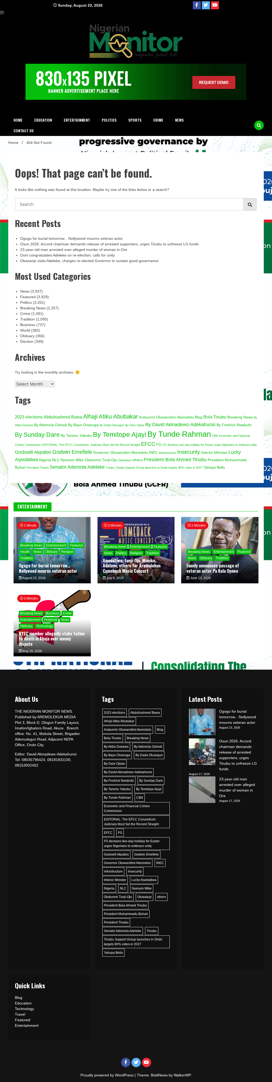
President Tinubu (38, 467)
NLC (56, 460)
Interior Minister (214, 453)
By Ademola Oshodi (50, 425)
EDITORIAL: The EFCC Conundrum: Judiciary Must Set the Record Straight (91, 444)
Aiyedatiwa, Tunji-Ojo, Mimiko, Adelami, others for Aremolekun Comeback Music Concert (131, 565)
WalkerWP (182, 1075)
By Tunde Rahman (179, 434)
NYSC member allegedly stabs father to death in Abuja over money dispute (52, 638)
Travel (20, 1014)
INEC (153, 453)
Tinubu (110, 467)
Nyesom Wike (72, 460)
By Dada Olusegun (112, 425)
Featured (28, 297)
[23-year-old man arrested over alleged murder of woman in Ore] (202, 790)
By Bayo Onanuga (83, 425)
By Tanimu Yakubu (76, 436)
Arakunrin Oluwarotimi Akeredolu (166, 417)
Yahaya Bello (214, 467)
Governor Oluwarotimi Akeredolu (120, 453)
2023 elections (28, 416)
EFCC (148, 444)
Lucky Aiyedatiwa (143, 880)
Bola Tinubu (214, 416)
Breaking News (32, 308)
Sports (135, 120)
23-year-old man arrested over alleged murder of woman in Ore (73, 249)
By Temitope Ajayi (119, 434)
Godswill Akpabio (33, 452)
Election (26, 341)
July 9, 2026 (114, 578)
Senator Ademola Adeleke (77, 467)
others (137, 460)
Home (18, 120)
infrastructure (167, 452)
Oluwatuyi (124, 460)
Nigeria (45, 460)
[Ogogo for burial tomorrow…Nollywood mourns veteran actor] (202, 723)
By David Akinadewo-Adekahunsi (180, 424)
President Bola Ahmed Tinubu (175, 459)
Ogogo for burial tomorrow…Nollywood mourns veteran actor (72, 238)
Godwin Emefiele (72, 452)
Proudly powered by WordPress (107, 1075)
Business (27, 325)
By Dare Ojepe (134, 425)
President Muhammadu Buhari (126, 914)
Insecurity (188, 452)
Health (25, 552)
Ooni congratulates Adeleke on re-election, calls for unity (67, 255)
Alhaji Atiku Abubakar (110, 416)
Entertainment (77, 120)
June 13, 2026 (200, 578)
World (25, 330)
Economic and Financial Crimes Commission (127, 808)
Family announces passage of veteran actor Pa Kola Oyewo (212, 568)
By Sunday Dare (37, 434)
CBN (215, 435)
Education (43, 120)
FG (159, 445)
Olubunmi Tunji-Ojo (101, 460)
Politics (109, 120)
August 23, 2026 (34, 578)
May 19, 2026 (32, 651)
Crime (158, 120)
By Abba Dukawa (116, 747)
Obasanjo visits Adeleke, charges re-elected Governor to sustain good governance (89, 261)
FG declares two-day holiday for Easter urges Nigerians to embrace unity (210, 444)
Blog (198, 417)
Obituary (27, 336)
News (179, 120)
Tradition (27, 319)
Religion (67, 552)
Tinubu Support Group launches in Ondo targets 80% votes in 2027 (159, 467)
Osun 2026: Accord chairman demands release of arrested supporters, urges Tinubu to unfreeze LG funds (109, 244)
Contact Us (24, 130)
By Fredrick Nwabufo (234, 425)
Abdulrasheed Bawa (63, 416)
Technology (44, 626)
